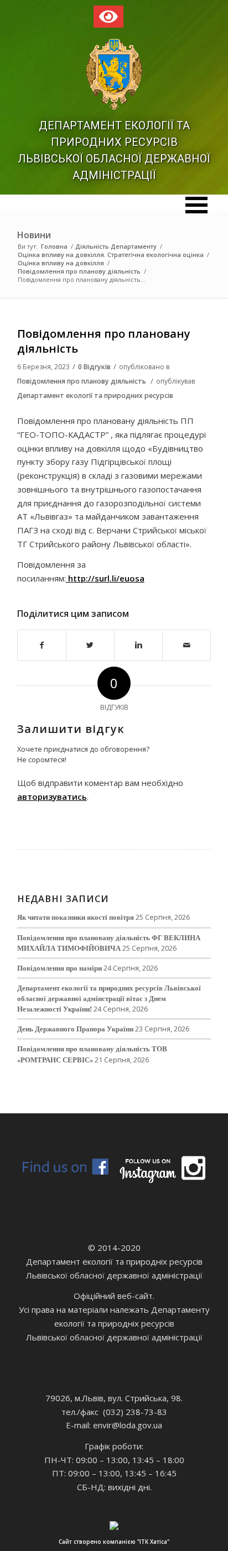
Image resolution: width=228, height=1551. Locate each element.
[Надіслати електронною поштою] (186, 645)
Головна (54, 246)
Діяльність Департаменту (116, 246)
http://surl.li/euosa (105, 578)
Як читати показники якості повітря (75, 917)
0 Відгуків (94, 366)
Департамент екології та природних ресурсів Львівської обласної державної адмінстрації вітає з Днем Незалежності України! (109, 998)
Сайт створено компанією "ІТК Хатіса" (114, 1541)
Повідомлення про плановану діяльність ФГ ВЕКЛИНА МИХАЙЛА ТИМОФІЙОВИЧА (108, 942)
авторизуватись (52, 796)
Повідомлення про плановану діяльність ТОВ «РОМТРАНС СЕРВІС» (92, 1054)
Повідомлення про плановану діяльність (103, 341)
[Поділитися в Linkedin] (138, 645)
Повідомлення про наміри (59, 968)
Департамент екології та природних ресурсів (95, 395)
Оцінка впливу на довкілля (61, 263)
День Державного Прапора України (75, 1029)
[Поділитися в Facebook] (42, 645)
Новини (34, 235)
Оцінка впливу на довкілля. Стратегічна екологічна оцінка (111, 254)
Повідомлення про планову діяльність (79, 271)
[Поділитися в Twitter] (90, 645)
